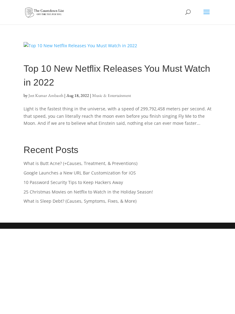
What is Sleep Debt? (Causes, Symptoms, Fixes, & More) (80, 201)
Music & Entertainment (111, 95)
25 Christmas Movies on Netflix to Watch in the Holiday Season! (88, 192)
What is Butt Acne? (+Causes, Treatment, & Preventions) (80, 163)
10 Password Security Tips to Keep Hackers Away (73, 182)
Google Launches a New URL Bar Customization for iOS (80, 173)
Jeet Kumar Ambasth (45, 95)
